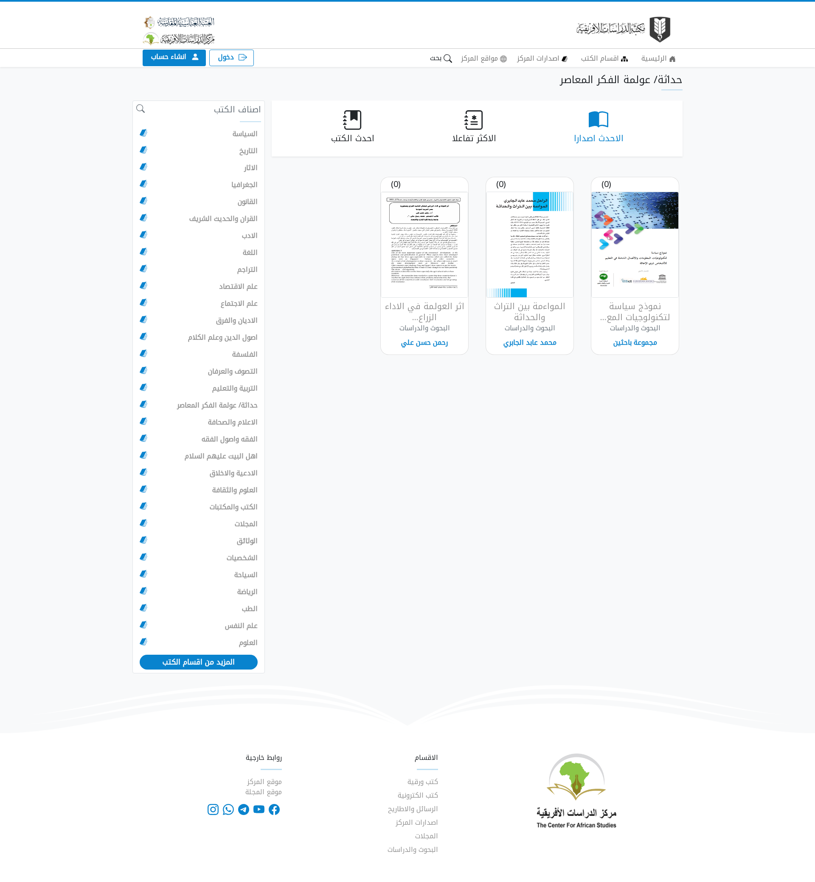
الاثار (251, 168)
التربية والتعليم (235, 388)
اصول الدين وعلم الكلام (223, 337)
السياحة (246, 575)
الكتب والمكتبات (234, 507)
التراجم (247, 270)
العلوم (248, 643)
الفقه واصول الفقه (230, 439)
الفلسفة (245, 354)
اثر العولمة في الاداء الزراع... (424, 311)
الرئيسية (655, 58)
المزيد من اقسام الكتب (199, 662)
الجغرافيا (244, 185)
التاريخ (248, 151)
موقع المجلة (263, 791)
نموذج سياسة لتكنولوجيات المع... (635, 311)
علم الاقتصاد (238, 287)
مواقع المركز (480, 58)
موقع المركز (264, 781)
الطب (250, 609)
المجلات (246, 524)
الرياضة (247, 592)
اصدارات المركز (539, 58)
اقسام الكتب (601, 58)
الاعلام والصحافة (233, 422)
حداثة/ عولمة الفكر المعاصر (217, 405)
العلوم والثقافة (235, 490)
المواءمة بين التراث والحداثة (529, 311)
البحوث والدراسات (413, 849)
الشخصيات (242, 558)
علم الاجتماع (239, 304)
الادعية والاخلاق (234, 473)
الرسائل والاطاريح (413, 808)
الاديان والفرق (237, 320)
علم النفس (241, 626)
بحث (437, 57)
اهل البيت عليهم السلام (221, 456)
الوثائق (247, 541)
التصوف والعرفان (233, 371)
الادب (250, 236)
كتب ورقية (423, 781)
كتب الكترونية (418, 795)
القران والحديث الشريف (223, 219)
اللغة (250, 253)
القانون (248, 202)
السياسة (245, 134)
